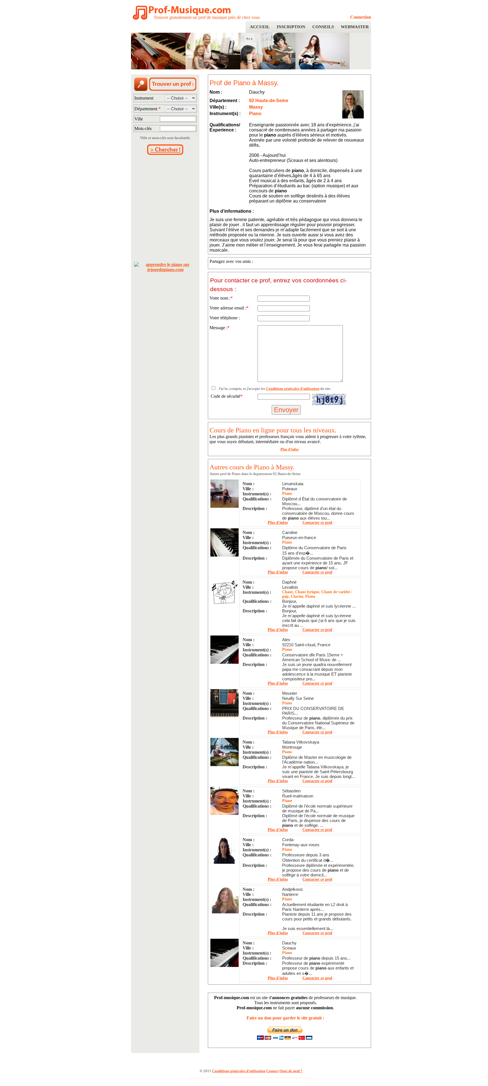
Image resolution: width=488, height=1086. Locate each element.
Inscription (291, 27)
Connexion (360, 17)
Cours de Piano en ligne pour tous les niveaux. (273, 430)
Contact (272, 1071)
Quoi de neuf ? (291, 1071)
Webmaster (355, 27)
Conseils (323, 27)
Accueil (260, 27)
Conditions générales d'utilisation (292, 388)
